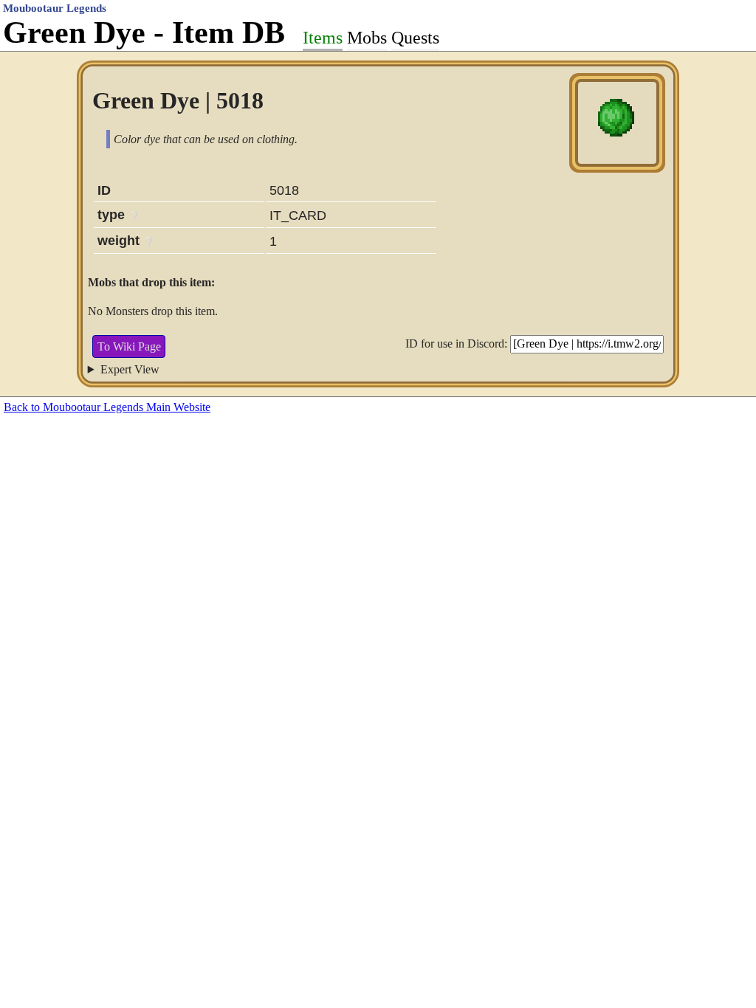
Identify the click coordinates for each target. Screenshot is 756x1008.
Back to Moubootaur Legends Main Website (107, 407)
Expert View (129, 369)
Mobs (367, 37)
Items (323, 37)
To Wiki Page (129, 346)
